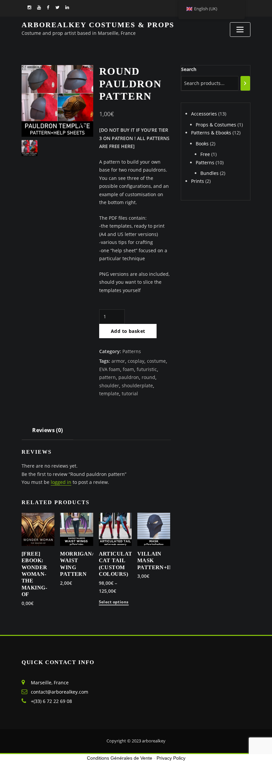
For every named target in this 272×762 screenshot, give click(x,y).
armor (118, 361)
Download (25, 602)
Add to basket (128, 331)
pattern (107, 377)
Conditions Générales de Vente (119, 758)
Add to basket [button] (67, 582)
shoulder (109, 385)
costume (156, 361)
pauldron (128, 377)
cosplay (136, 361)
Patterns (131, 351)
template (109, 393)
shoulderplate (137, 385)
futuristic (147, 369)
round (148, 377)
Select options (114, 602)
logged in (61, 482)
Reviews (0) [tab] (47, 430)
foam (128, 369)
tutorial (130, 393)
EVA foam (109, 369)
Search (188, 69)
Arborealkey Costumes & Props (98, 25)
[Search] (245, 83)
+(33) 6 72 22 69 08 (51, 701)
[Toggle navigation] (240, 29)
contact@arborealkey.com (59, 692)
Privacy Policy (171, 758)
